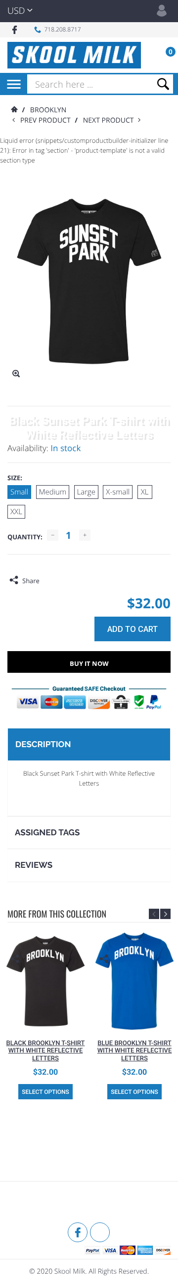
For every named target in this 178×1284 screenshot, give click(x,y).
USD (16, 11)
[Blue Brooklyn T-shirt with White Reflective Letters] (134, 981)
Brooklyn (48, 110)
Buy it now (89, 663)
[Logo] (74, 55)
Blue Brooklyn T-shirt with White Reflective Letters (134, 1051)
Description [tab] (43, 744)
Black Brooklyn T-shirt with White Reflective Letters (45, 1051)
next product (110, 120)
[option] (45, 1015)
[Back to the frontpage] (13, 110)
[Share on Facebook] (49, 580)
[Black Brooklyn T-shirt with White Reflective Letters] (45, 981)
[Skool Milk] (32, 1203)
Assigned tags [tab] (47, 832)
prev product (47, 120)
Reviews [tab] (33, 865)
